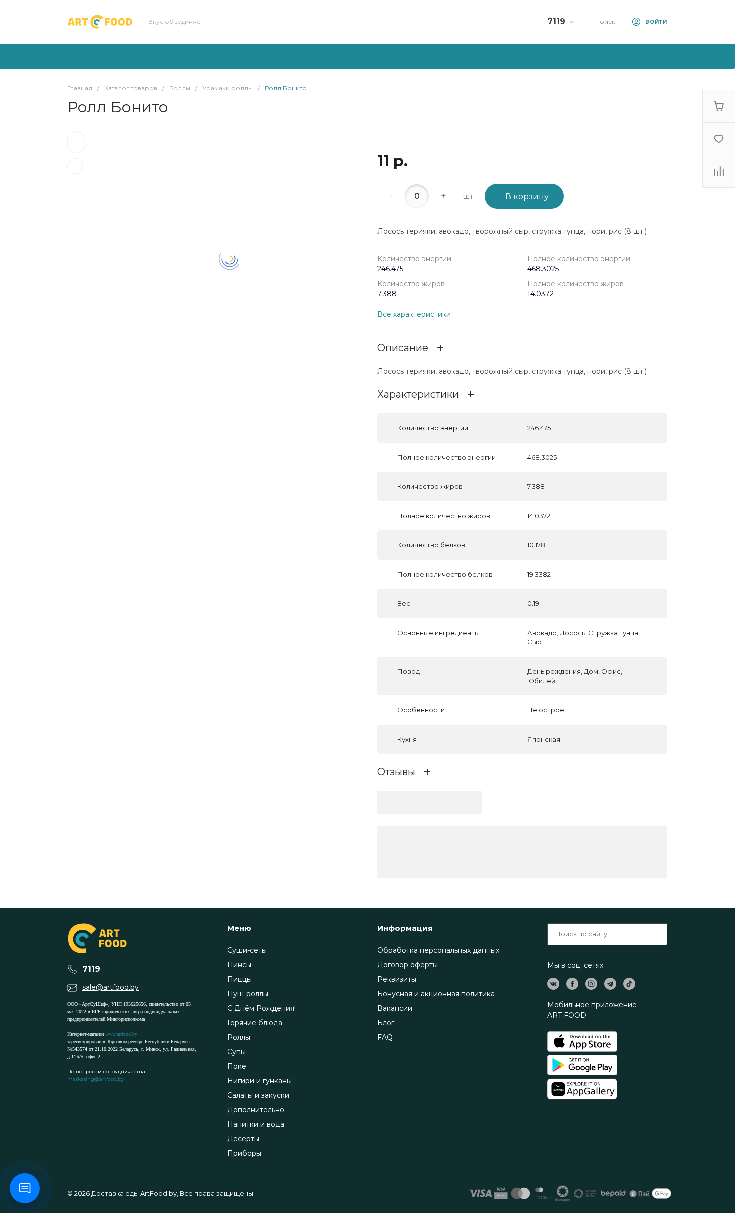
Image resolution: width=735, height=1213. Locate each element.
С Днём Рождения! (262, 1008)
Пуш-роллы (248, 993)
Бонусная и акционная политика (436, 993)
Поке (237, 1066)
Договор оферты (408, 964)
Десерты (244, 1138)
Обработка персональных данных (439, 950)
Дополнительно (256, 1109)
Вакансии (395, 1008)
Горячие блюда (255, 1022)
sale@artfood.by (110, 987)
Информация (405, 928)
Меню (240, 928)
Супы (237, 1051)
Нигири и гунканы (260, 1080)
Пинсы (240, 964)
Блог (386, 1022)
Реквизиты (397, 979)
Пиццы (240, 979)
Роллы (239, 1037)
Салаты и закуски (259, 1095)
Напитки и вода (256, 1124)
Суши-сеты (247, 950)
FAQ (385, 1037)
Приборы (245, 1153)
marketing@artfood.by (96, 1079)
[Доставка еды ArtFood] (100, 22)
